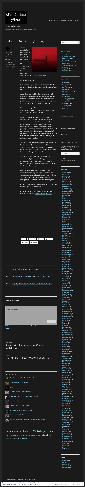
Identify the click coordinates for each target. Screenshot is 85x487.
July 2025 (64, 195)
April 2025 (65, 200)
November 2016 (66, 376)
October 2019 (65, 315)
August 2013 (65, 443)
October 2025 (65, 190)
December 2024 (66, 207)
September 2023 (66, 233)
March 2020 (65, 306)
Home (50, 20)
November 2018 (66, 334)
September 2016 (66, 379)
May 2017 (64, 365)
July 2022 (64, 257)
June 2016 (65, 384)
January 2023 (65, 247)
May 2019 (64, 323)
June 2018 (64, 343)
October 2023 (65, 231)
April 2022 (65, 263)
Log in (64, 462)
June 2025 (65, 197)
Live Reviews (31, 435)
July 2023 (64, 237)
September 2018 (66, 337)
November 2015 (66, 396)
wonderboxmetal (10, 52)
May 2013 (64, 448)
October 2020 (65, 294)
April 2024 (65, 221)
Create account (66, 460)
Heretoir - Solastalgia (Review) (18, 415)
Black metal (8, 56)
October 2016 (65, 377)
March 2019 (65, 327)
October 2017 (65, 356)
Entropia (49, 193)
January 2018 (65, 351)
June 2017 (64, 363)
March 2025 (65, 202)
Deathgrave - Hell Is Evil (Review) (19, 382)
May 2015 (64, 407)
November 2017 (66, 355)
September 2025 (66, 191)
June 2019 (65, 322)
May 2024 (64, 219)
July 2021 (64, 278)
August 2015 (65, 402)
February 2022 (66, 266)
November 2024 (66, 209)
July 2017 (64, 362)
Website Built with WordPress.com (25, 479)
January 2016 (65, 393)
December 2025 (66, 186)
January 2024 (65, 226)
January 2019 (65, 330)
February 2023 (66, 245)
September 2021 (66, 275)
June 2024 (65, 217)
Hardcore (13, 435)
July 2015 (64, 403)
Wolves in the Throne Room (37, 191)
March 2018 (65, 348)
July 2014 (64, 424)
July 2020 (64, 299)
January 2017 (65, 372)
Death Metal (32, 431)
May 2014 (64, 428)
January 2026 (65, 184)
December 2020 (66, 290)
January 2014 (65, 435)
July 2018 (64, 341)
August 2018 (65, 339)
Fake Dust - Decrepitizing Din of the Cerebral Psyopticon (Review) (27, 419)
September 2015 (66, 400)
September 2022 (66, 254)
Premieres (14, 438)
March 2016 (65, 389)
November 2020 (66, 292)
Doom (51, 431)
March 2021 (65, 285)
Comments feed (66, 466)
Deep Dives (44, 432)
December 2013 (66, 436)
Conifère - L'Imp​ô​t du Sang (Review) (19, 405)
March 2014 (65, 431)
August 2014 (65, 422)
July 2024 (64, 216)
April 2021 (65, 283)
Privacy (77, 20)
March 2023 (65, 244)
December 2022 (66, 249)
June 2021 (64, 280)
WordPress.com (66, 467)
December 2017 (66, 353)
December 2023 (66, 228)
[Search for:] (69, 42)
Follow (63, 158)
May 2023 (64, 240)
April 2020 (65, 304)
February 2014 (66, 433)
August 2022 (65, 256)
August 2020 (65, 297)
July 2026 (64, 174)
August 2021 (65, 277)
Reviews (64, 94)
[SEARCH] (78, 42)
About (56, 20)
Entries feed (65, 464)
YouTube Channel (66, 20)
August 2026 (65, 172)
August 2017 (65, 360)
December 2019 (66, 311)
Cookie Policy (36, 484)
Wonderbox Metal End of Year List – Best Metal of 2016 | (31, 276)
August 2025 (65, 193)
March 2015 (65, 410)
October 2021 (65, 273)
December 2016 (66, 374)
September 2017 (66, 358)
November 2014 (66, 417)
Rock (19, 438)
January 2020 (65, 310)
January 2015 (65, 414)
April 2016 (65, 388)
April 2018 (65, 346)
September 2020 (66, 296)
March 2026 (65, 181)
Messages (38, 435)
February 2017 (66, 370)
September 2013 (66, 442)
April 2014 (65, 429)
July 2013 (64, 445)
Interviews (20, 436)
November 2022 (66, 250)
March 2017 (65, 369)
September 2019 (66, 316)
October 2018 (65, 336)
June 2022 (65, 259)
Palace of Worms (40, 193)
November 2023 (66, 230)
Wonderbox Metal (13, 26)
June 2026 (65, 176)
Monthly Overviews (67, 91)
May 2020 (64, 303)
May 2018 (64, 344)
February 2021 (66, 287)
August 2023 (65, 235)
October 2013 (65, 440)
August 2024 (65, 214)
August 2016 (65, 381)
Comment (51, 321)
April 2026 (65, 179)
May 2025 (64, 198)
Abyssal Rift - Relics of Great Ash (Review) (21, 410)
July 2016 (64, 382)
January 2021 (65, 289)
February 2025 (66, 204)
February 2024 (66, 224)
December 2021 (66, 270)
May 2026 (65, 178)
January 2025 (65, 205)
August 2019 (65, 318)
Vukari (11, 67)
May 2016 (64, 386)
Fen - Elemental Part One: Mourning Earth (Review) (23, 378)
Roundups (24, 438)
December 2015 (66, 395)
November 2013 (66, 438)
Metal (10, 64)
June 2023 (65, 238)
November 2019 (66, 313)
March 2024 (65, 223)
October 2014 (65, 419)
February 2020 (66, 308)
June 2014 (64, 426)
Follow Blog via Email (69, 143)
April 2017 (65, 367)
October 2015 (65, 398)
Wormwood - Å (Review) (16, 401)
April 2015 (65, 409)
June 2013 (64, 447)
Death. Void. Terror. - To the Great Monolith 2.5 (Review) (25, 396)
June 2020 (65, 301)
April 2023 (65, 242)
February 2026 (66, 183)
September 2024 (66, 212)
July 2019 (64, 320)
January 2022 (65, 268)
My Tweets (64, 134)
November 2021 (66, 271)
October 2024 (65, 211)
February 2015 (66, 412)
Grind (7, 435)
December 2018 (66, 332)
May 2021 (64, 282)
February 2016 (66, 391)
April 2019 (65, 325)
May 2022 (64, 261)
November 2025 (66, 188)
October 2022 (65, 252)
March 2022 (65, 264)
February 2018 (66, 349)
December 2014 (66, 415)
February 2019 (66, 329)
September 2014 (66, 421)
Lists (26, 435)
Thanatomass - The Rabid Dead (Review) (21, 391)
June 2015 (64, 405)
